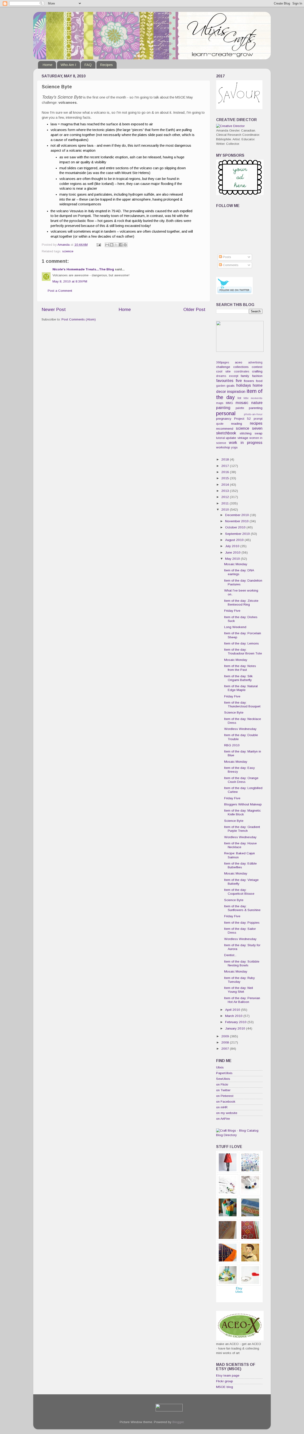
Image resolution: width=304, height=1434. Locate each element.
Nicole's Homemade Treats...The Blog (83, 269)
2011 (225, 503)
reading (236, 423)
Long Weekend (235, 627)
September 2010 (238, 534)
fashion (257, 376)
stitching (246, 433)
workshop (223, 447)
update (231, 438)
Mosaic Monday (235, 564)
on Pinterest (224, 1096)
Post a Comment (60, 290)
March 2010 (234, 1016)
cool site (223, 371)
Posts (226, 257)
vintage (243, 438)
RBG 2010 (232, 745)
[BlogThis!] (111, 244)
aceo (238, 362)
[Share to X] (116, 244)
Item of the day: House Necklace (240, 845)
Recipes (106, 65)
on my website (226, 1113)
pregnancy (223, 418)
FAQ (88, 65)
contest (257, 367)
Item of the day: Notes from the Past (240, 668)
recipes (256, 423)
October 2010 (236, 527)
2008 (225, 1042)
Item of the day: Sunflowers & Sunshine (242, 908)
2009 (225, 1036)
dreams (221, 376)
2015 (225, 478)
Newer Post (54, 309)
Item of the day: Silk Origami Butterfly (238, 678)
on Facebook (225, 1101)
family (245, 376)
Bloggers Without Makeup (243, 804)
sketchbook (226, 433)
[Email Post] (98, 244)
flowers (249, 381)
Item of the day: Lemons (241, 643)
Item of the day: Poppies (242, 922)
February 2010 (236, 1022)
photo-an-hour (253, 414)
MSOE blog (224, 1387)
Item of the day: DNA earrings (239, 572)
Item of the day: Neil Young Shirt (238, 989)
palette (240, 408)
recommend (224, 428)
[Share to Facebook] (120, 244)
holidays (243, 385)
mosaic (242, 402)
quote (219, 423)
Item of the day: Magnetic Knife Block (242, 812)
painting (223, 407)
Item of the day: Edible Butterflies (240, 865)
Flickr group (224, 1381)
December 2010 (237, 515)
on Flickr (222, 1084)
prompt (258, 418)
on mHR (222, 1107)
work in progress (245, 442)
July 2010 (232, 546)
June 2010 (233, 552)
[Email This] (107, 244)
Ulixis (220, 1067)
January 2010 (235, 1028)
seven (257, 428)
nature (256, 402)
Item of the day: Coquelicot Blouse (239, 891)
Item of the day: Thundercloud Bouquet (242, 704)
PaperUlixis (224, 1073)
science (67, 251)
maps (219, 403)
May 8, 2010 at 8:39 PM (69, 281)
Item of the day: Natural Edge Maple (241, 688)
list (239, 398)
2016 (225, 472)
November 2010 (237, 521)
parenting (255, 408)
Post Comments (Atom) (79, 319)
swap (258, 433)
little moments (253, 398)
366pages (222, 362)
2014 (225, 484)
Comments (230, 265)
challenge (223, 367)
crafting (257, 371)
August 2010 (235, 540)
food (259, 381)
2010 (225, 509)
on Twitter (223, 1090)
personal (225, 413)
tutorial (220, 438)
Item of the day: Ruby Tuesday (239, 979)
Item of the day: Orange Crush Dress (241, 780)
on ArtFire (223, 1118)
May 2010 (233, 558)
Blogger (178, 1422)
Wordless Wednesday (240, 729)
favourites (224, 380)
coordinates (241, 371)
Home (47, 65)
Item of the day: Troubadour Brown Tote (243, 651)
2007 (225, 1048)
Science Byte (233, 712)
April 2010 (233, 1009)
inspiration (236, 391)
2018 (225, 459)
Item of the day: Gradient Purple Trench (242, 828)
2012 (225, 497)
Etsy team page (227, 1375)
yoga (234, 447)
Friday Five (232, 610)
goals (231, 385)
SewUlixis (223, 1079)
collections (241, 367)
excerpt (233, 376)
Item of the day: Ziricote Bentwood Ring (241, 602)
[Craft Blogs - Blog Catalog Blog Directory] (239, 1135)
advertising (255, 362)
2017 (225, 466)
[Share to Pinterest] (125, 244)
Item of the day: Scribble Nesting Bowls (241, 963)
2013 (225, 491)
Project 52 (242, 418)
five (239, 380)
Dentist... (230, 955)
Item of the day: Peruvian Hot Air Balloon (242, 1000)
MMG (229, 403)
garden (220, 385)
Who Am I (68, 65)
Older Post (194, 309)
